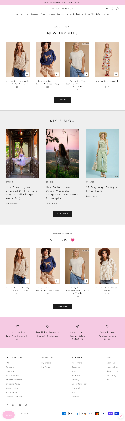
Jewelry (60, 14)
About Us (111, 363)
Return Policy (12, 388)
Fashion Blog (113, 367)
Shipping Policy (13, 384)
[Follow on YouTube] (20, 405)
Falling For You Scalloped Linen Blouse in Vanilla (77, 84)
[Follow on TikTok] (26, 405)
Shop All (89, 14)
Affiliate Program (14, 379)
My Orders (46, 363)
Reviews (10, 367)
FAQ (8, 363)
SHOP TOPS (63, 306)
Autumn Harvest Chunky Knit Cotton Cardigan (17, 82)
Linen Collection (75, 14)
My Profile (46, 367)
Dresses (34, 14)
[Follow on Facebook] (7, 405)
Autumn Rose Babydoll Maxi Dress (107, 82)
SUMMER (90, 182)
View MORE (62, 213)
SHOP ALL (62, 100)
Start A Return (12, 375)
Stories (106, 14)
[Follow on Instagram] (13, 405)
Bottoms (51, 14)
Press (109, 379)
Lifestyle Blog (113, 371)
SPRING (9, 182)
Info (98, 14)
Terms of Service (14, 396)
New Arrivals (22, 14)
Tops (43, 14)
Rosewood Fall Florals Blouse (107, 289)
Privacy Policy (12, 392)
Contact (10, 371)
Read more (11, 203)
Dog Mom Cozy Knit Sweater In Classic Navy (47, 82)
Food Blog (111, 375)
